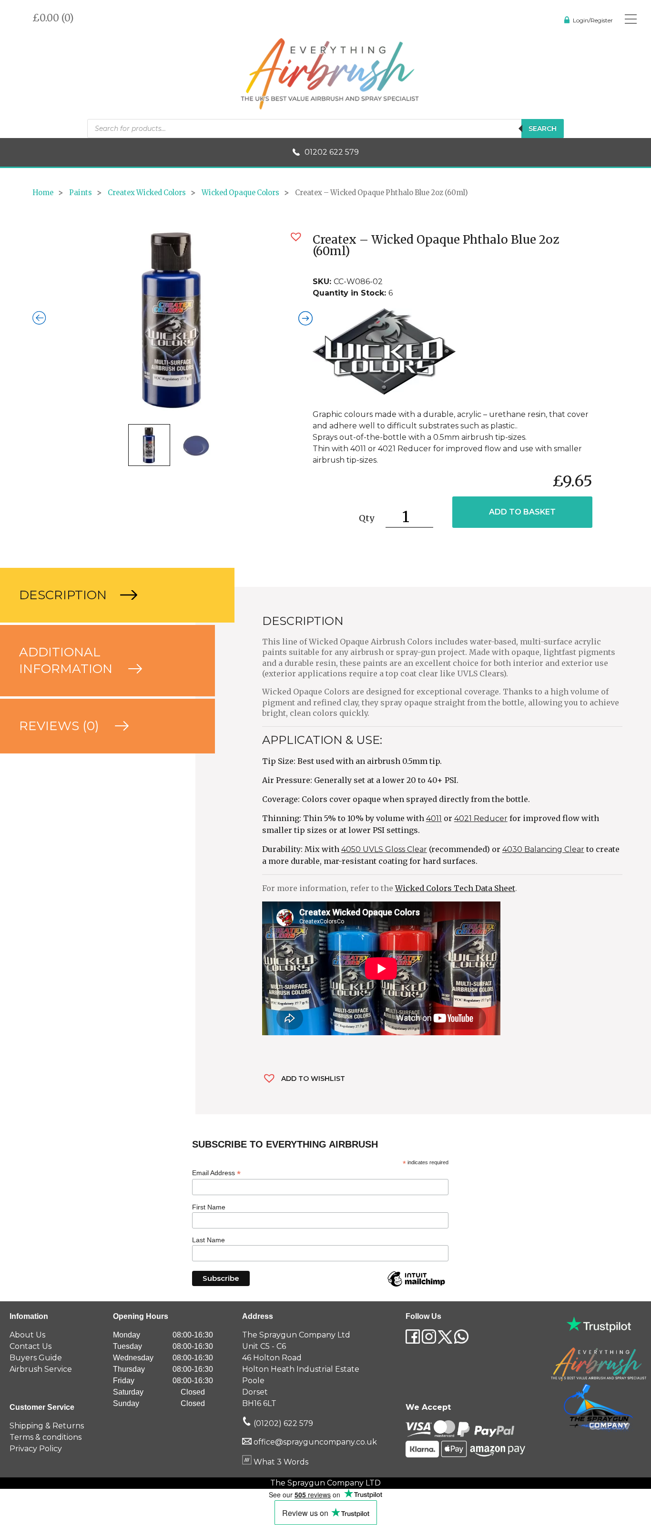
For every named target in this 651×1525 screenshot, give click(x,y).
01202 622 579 (332, 152)
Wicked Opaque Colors (240, 192)
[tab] (97, 595)
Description (64, 595)
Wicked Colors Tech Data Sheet (455, 888)
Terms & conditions (45, 1437)
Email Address (216, 1173)
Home (42, 192)
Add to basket (522, 511)
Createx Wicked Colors (147, 192)
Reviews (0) (60, 725)
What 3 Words (280, 1461)
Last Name (208, 1240)
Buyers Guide (36, 1357)
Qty (366, 518)
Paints (80, 192)
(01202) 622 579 (282, 1423)
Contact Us (30, 1346)
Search (543, 128)
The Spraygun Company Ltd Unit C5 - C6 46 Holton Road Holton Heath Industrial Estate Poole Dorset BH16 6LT (300, 1369)
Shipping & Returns (47, 1425)
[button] (296, 236)
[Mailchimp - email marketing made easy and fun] (416, 1286)
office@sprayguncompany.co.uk (315, 1441)
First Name (208, 1207)
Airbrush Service (41, 1369)
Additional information (67, 660)
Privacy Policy (36, 1448)
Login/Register (593, 20)
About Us (27, 1334)
